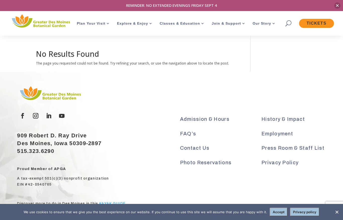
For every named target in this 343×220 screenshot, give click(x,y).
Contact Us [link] (195, 148)
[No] (336, 211)
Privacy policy (304, 212)
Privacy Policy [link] (280, 162)
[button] (22, 115)
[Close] (337, 5)
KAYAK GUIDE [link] (112, 203)
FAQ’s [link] (188, 133)
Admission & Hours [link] (205, 119)
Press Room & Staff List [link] (292, 148)
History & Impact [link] (283, 119)
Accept (278, 212)
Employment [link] (277, 133)
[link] (40, 21)
